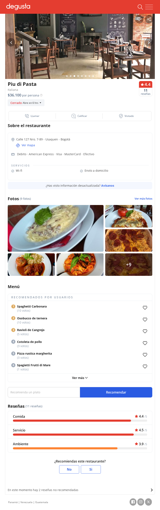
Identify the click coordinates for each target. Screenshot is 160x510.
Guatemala (41, 502)
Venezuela (26, 502)
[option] (80, 51)
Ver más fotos (143, 198)
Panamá (13, 502)
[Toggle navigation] (149, 7)
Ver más (78, 378)
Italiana (13, 90)
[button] (32, 116)
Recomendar (116, 392)
